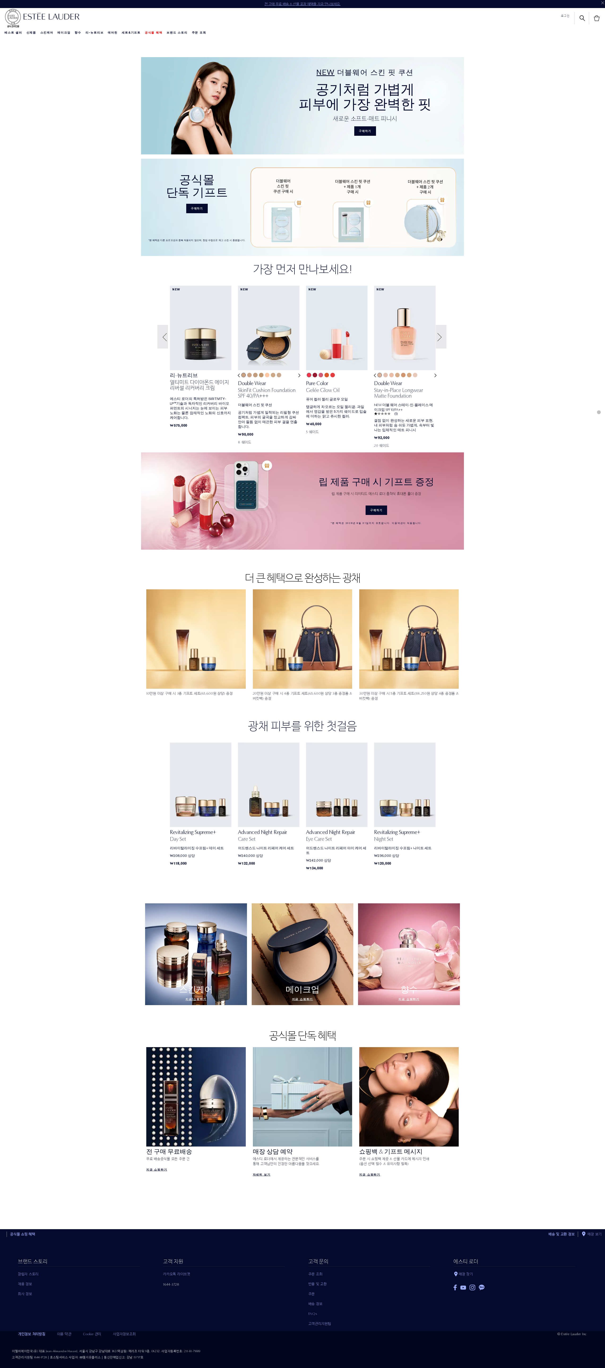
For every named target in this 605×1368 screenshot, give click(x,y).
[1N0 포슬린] (279, 375)
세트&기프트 (131, 32)
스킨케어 (46, 32)
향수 (78, 32)
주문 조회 (199, 32)
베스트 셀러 (13, 32)
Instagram (472, 1287)
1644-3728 (171, 1284)
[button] (163, 337)
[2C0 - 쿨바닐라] (249, 375)
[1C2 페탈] (385, 375)
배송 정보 (315, 1304)
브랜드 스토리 (177, 32)
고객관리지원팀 (319, 1323)
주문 (311, 1294)
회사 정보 (25, 1294)
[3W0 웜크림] (403, 375)
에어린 (112, 32)
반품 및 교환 (317, 1284)
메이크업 (63, 32)
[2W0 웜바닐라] (255, 375)
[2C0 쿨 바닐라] (391, 375)
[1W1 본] (273, 375)
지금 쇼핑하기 (196, 999)
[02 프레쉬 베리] (314, 375)
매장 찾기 (466, 1274)
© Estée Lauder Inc (572, 1334)
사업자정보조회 (124, 1334)
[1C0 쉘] (415, 375)
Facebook (455, 1287)
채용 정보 (25, 1284)
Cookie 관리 (92, 1334)
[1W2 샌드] (243, 375)
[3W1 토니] (261, 375)
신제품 (31, 32)
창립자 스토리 (28, 1274)
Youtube (463, 1288)
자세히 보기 (262, 1175)
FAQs (312, 1314)
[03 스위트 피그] (320, 375)
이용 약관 (64, 1334)
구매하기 (365, 131)
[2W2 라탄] (397, 375)
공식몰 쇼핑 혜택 (22, 1234)
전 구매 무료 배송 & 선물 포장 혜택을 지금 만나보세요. (302, 4)
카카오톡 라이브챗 (176, 1274)
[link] (200, 383)
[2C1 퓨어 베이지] (379, 375)
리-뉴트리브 (95, 32)
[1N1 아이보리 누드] (267, 375)
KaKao (481, 1287)
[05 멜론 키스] (332, 375)
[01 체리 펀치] (309, 375)
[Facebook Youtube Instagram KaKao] (514, 1286)
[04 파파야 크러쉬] (326, 375)
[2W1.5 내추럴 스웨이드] (409, 375)
